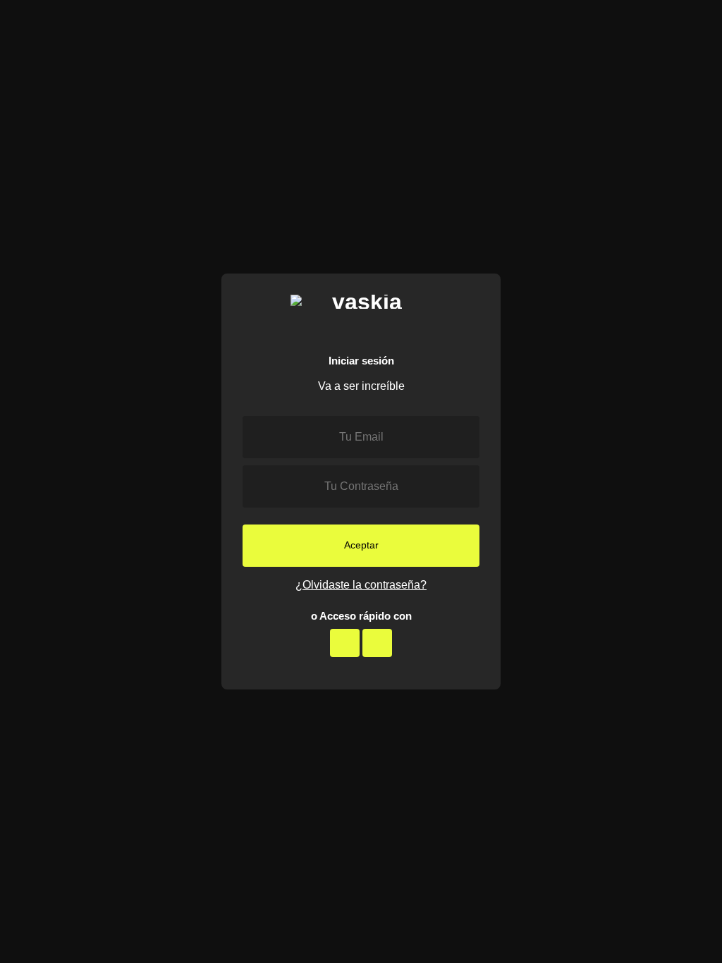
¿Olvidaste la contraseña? (361, 585)
